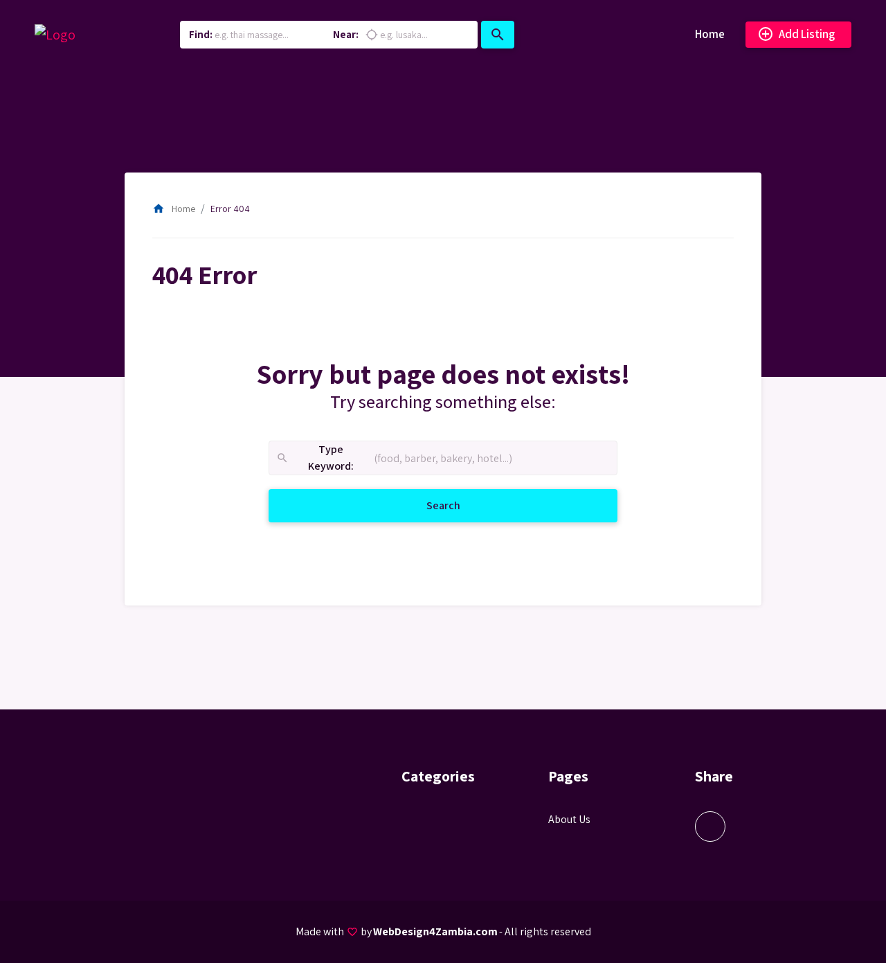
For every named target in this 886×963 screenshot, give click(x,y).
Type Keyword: (314, 458)
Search (460, 505)
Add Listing (796, 34)
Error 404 (230, 208)
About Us (569, 819)
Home (710, 34)
